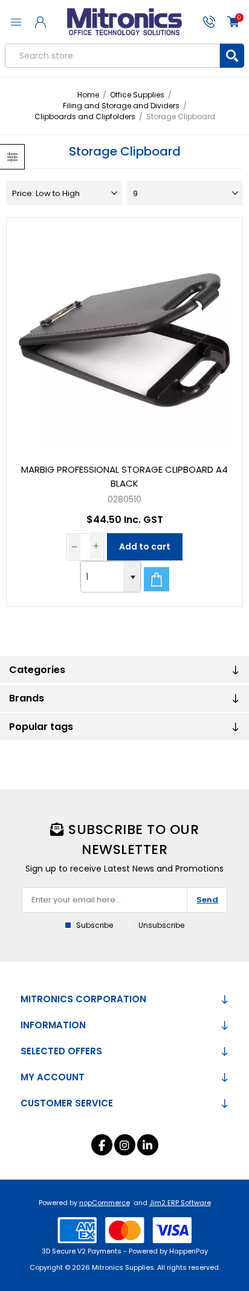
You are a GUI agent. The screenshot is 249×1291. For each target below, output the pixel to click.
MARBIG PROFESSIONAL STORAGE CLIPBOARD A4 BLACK (124, 476)
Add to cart (144, 546)
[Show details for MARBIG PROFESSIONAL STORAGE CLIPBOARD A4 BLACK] (124, 335)
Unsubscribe (161, 925)
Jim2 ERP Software (180, 1202)
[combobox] (102, 577)
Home (88, 95)
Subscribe (94, 925)
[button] (131, 577)
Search (232, 56)
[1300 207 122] (209, 22)
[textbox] (112, 56)
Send (207, 899)
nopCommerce (104, 1202)
